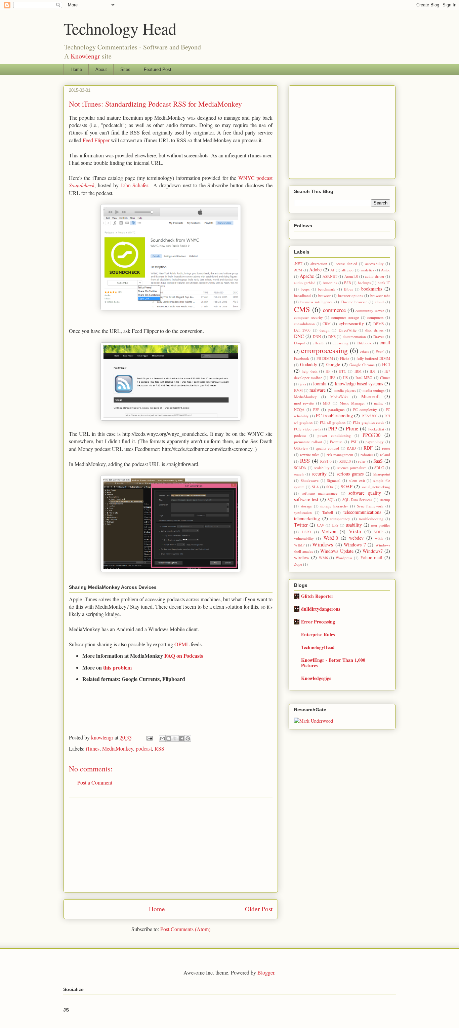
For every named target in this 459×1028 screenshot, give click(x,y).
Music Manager (352, 403)
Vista (355, 531)
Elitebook (364, 342)
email (385, 342)
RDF (368, 448)
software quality (364, 493)
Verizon (329, 531)
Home (76, 69)
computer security (308, 317)
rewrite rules (310, 454)
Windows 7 (355, 544)
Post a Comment (94, 782)
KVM (298, 390)
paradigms (336, 409)
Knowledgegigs (316, 678)
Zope (298, 564)
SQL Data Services (357, 499)
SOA (329, 486)
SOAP (346, 486)
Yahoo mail (371, 557)
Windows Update (336, 551)
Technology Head (120, 28)
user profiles (380, 525)
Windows (322, 544)
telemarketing (307, 518)
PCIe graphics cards (368, 422)
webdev (356, 538)
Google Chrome (362, 364)
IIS (345, 377)
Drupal (299, 342)
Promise (336, 441)
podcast (144, 748)
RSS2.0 (345, 461)
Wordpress (344, 557)
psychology (375, 441)
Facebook (301, 358)
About (101, 69)
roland (385, 454)
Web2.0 (331, 538)
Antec (385, 269)
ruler (362, 461)
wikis (379, 538)
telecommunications (362, 512)
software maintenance (319, 493)
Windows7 (373, 551)
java (303, 383)
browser (324, 295)
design (325, 330)
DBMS (378, 323)
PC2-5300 (369, 415)
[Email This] (162, 738)
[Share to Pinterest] (187, 738)
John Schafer (134, 185)
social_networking (376, 486)
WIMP (299, 544)
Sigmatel (333, 480)
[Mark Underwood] (313, 721)
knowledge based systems (359, 383)
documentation (354, 336)
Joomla (319, 383)
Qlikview (301, 448)
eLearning (340, 342)
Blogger (265, 972)
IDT (373, 371)
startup (385, 499)
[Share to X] (175, 738)
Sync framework (370, 505)
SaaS (378, 461)
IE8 (332, 377)
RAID (351, 448)
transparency (340, 518)
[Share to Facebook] (181, 738)
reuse (386, 448)
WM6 (323, 557)
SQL (331, 499)
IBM (358, 371)
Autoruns (330, 282)
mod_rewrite (304, 403)
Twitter (301, 525)
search (299, 474)
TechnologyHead (318, 647)
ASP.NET (330, 276)
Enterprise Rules (318, 634)
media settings (373, 390)
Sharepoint (381, 474)
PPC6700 (371, 435)
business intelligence (316, 301)
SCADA (300, 467)
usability (354, 525)
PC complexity (365, 409)
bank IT (384, 282)
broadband (302, 295)
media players (345, 390)
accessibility (374, 263)
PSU (354, 441)
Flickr (344, 358)
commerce (334, 310)
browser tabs (380, 295)
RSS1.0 (326, 461)
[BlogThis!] (168, 738)
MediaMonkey (117, 748)
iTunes (92, 748)
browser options (350, 295)
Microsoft (370, 396)
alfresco (347, 269)
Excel (380, 351)
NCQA (299, 409)
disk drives (374, 330)
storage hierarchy (334, 505)
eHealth (319, 342)
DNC (299, 336)
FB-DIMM (325, 358)
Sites (125, 69)
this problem (117, 667)
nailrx (378, 403)
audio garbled (305, 282)
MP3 (326, 403)
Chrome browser (354, 301)
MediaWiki (339, 396)
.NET (298, 263)
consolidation (304, 323)
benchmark (326, 289)
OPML (182, 644)
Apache (307, 276)
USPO (306, 531)
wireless (301, 557)
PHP (332, 428)
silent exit (357, 480)
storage (306, 505)
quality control (327, 448)
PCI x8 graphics (332, 422)
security (319, 473)
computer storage (345, 317)
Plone (352, 428)
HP (328, 371)
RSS (159, 748)
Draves (378, 336)
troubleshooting (371, 518)
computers (375, 317)
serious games (350, 473)
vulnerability (304, 538)
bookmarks (371, 288)
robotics (367, 454)
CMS (302, 309)
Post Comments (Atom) (185, 928)
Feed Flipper (96, 140)
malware (317, 390)
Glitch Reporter (317, 596)
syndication (303, 512)
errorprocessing (324, 350)
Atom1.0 (351, 276)
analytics (367, 269)
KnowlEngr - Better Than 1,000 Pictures (333, 662)
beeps (305, 289)
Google (333, 364)
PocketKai (376, 428)
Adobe (315, 269)
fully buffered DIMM (373, 358)
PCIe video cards (307, 428)
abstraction (318, 263)
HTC (342, 371)
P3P (316, 409)
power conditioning (334, 435)
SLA (315, 486)
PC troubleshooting (334, 415)
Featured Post (157, 69)
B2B (347, 282)
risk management (340, 454)
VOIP (378, 531)
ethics (364, 351)
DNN (317, 336)
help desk (309, 371)
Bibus (348, 289)
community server (370, 310)
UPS (335, 525)
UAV (320, 525)
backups (364, 282)
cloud (379, 301)
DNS (332, 336)
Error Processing (318, 621)
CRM (327, 323)
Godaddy (308, 364)
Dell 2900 (302, 330)
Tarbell (327, 512)
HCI (386, 364)
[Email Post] (149, 737)
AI (332, 269)
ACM (298, 269)
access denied (346, 263)
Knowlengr (85, 56)
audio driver (374, 276)
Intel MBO (364, 377)
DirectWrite (348, 330)
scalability (322, 467)
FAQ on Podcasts (183, 655)
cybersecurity (351, 323)
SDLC (379, 467)
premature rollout (308, 441)
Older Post (259, 909)
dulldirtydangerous (320, 608)
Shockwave (310, 480)
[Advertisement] (170, 845)
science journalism (352, 467)
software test (306, 499)
